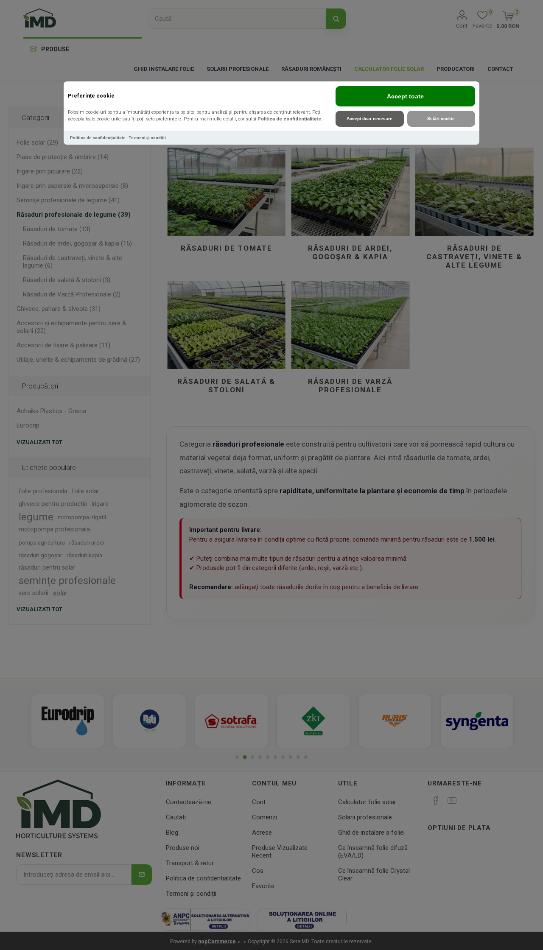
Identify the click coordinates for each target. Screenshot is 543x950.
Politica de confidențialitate (289, 119)
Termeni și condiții (147, 137)
